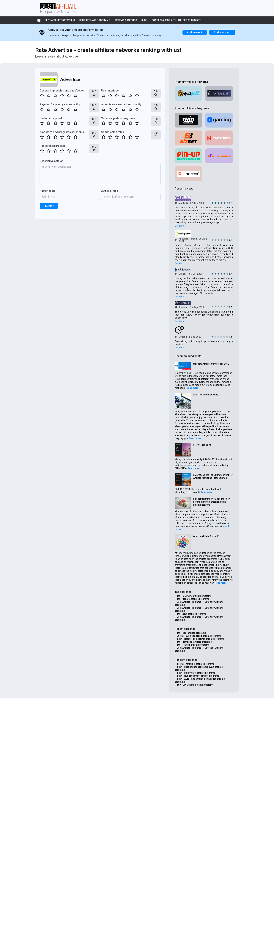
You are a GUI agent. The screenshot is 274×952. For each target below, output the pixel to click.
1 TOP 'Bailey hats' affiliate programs (196, 673)
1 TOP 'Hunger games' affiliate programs (198, 676)
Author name (47, 190)
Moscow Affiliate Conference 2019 (211, 364)
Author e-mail (109, 190)
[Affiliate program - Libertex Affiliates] (188, 173)
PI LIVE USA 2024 (202, 445)
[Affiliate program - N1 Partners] (219, 138)
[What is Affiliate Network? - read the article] (183, 542)
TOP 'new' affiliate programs (191, 614)
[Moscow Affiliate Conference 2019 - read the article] (183, 366)
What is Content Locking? (206, 394)
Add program (222, 32)
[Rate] (42, 95)
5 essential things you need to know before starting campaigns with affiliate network (211, 502)
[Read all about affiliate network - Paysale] (219, 93)
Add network (194, 32)
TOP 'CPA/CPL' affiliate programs (194, 596)
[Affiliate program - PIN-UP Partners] (188, 155)
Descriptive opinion (51, 160)
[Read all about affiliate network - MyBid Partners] (204, 198)
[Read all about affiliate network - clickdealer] (204, 270)
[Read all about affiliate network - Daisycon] (204, 233)
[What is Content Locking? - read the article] (183, 401)
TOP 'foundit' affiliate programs (193, 645)
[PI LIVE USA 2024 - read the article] (183, 449)
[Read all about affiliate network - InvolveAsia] (204, 330)
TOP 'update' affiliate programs (193, 599)
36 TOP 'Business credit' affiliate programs (199, 636)
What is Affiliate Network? (206, 536)
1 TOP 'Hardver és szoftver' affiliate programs (200, 639)
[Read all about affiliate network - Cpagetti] (188, 93)
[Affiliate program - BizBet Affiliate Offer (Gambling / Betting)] (188, 138)
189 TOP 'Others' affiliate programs (195, 685)
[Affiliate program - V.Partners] (219, 155)
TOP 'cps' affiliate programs (191, 633)
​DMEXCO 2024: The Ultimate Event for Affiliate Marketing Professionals (212, 476)
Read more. (193, 388)
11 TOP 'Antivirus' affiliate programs (195, 664)
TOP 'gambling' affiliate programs (194, 642)
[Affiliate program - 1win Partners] (188, 120)
